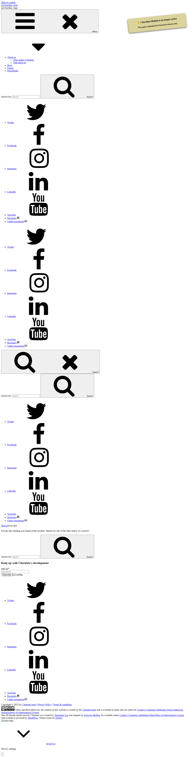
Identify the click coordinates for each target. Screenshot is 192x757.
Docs (9, 65)
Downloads (12, 70)
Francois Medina (92, 715)
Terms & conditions (62, 704)
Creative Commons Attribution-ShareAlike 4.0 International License (151, 715)
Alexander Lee (61, 715)
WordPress (33, 718)
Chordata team (29, 704)
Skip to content (8, 2)
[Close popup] (2, 754)
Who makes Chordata (23, 60)
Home (4, 525)
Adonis (58, 718)
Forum (10, 68)
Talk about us (19, 62)
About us (11, 57)
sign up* (5, 568)
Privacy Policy (44, 704)
